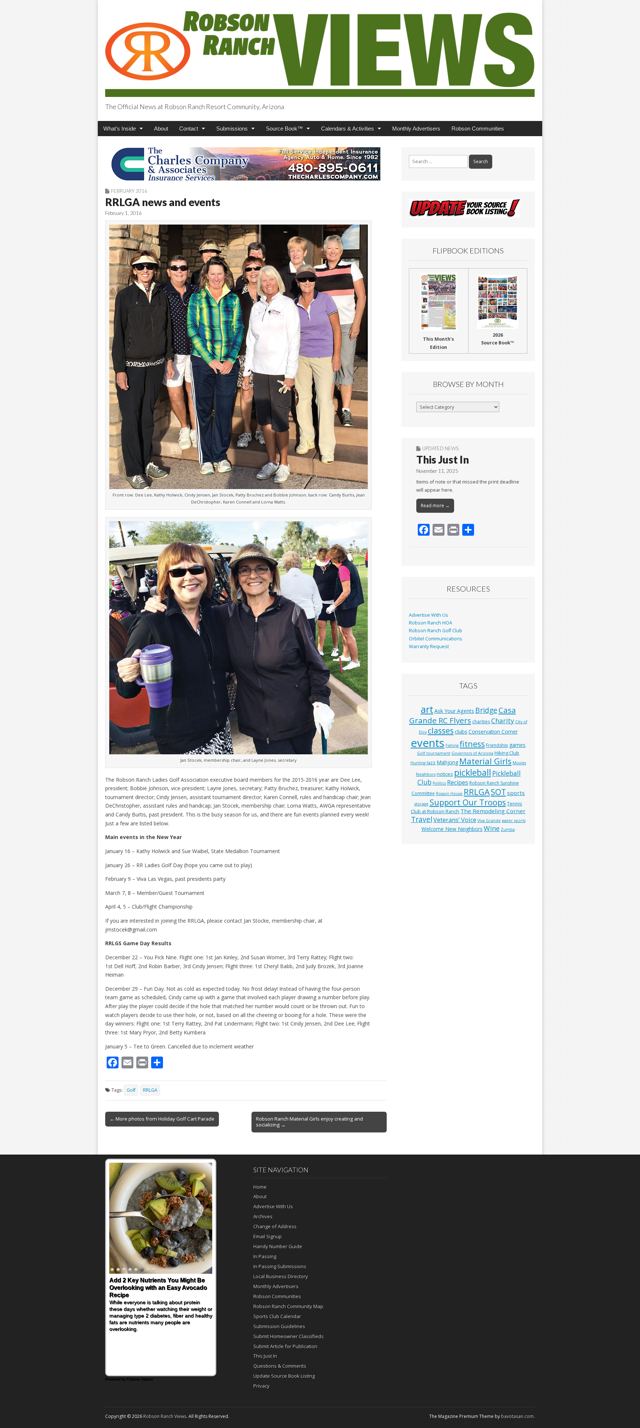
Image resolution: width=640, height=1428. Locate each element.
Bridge (486, 710)
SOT (498, 792)
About (161, 128)
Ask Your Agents (454, 710)
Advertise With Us (428, 615)
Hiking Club (506, 753)
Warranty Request (429, 646)
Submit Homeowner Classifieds (288, 1336)
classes (441, 730)
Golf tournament (433, 753)
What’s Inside (119, 128)
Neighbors (426, 774)
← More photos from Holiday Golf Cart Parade (162, 1118)
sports (516, 792)
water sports (514, 820)
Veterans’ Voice (454, 820)
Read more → (435, 505)
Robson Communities (477, 128)
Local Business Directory (280, 1276)
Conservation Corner (493, 731)
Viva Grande (489, 820)
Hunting (418, 762)
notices (445, 774)
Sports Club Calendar (277, 1316)
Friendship (497, 745)
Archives (263, 1216)
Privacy (261, 1385)
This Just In (442, 459)
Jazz (431, 762)
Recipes (457, 782)
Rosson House (449, 793)
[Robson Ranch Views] (320, 50)
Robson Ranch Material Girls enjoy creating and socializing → (309, 1121)
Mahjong (447, 762)
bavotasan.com (517, 1416)
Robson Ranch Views (164, 1416)
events (427, 742)
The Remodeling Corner (493, 811)
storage (421, 803)
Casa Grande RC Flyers (462, 715)
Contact (188, 128)
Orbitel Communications (435, 639)
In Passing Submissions (279, 1266)
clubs (461, 731)
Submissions (232, 128)
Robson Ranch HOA (430, 623)
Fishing (452, 745)
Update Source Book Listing (284, 1376)
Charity (502, 720)
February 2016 (129, 191)
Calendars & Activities (347, 128)
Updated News (440, 448)
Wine (492, 828)
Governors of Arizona (472, 753)
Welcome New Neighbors (452, 828)
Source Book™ (284, 128)
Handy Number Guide (277, 1246)
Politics (439, 783)
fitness (472, 743)
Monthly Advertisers (416, 128)
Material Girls (485, 761)
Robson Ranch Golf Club (435, 630)
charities (481, 721)
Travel (421, 819)
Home (260, 1186)
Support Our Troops (468, 802)
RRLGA (150, 1090)
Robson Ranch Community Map (288, 1306)
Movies (519, 762)
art (427, 709)
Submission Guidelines (279, 1326)
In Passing (264, 1256)
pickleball (472, 772)
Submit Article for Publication (285, 1346)
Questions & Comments (279, 1366)
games (517, 744)
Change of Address (275, 1226)
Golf (131, 1090)
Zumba (508, 829)
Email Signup (267, 1236)
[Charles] (246, 164)
